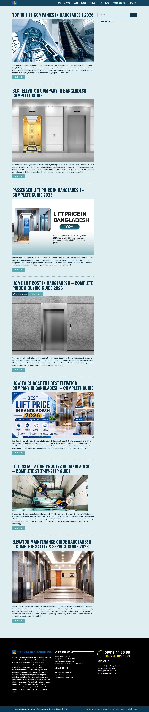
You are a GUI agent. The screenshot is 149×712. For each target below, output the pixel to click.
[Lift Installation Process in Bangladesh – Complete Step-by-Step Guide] (50, 493)
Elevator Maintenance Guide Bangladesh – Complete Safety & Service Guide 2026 (51, 544)
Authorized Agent (80, 3)
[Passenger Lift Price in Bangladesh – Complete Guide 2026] (53, 227)
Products (93, 3)
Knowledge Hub (131, 709)
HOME (59, 3)
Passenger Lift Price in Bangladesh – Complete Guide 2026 (48, 192)
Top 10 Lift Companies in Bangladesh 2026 (52, 14)
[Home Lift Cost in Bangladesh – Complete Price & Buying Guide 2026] (53, 326)
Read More (18, 77)
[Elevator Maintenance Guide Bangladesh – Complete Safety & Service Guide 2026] (53, 577)
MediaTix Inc (63, 709)
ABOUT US (67, 3)
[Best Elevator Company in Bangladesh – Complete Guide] (53, 131)
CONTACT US (132, 3)
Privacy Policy (114, 709)
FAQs (122, 709)
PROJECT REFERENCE (119, 3)
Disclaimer (89, 709)
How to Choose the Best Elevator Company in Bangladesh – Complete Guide (52, 385)
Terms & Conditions (101, 709)
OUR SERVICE (105, 3)
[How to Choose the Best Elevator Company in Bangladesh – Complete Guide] (53, 415)
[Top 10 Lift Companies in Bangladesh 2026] (53, 41)
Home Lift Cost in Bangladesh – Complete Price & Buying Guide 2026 (52, 285)
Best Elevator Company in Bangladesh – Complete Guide (51, 93)
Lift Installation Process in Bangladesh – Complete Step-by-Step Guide (51, 468)
